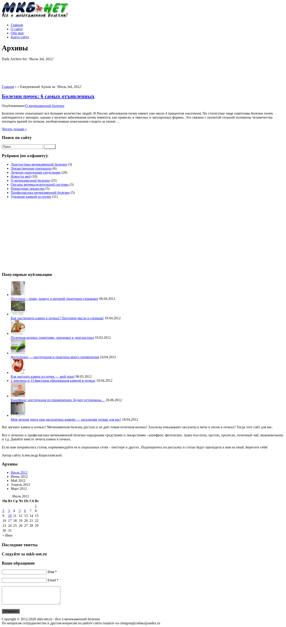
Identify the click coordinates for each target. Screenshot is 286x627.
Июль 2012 (19, 472)
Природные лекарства (27, 188)
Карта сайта (20, 37)
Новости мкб (21, 176)
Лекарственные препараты (31, 168)
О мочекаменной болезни (44, 106)
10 (10, 516)
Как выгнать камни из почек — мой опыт (43, 376)
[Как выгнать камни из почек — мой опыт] (18, 372)
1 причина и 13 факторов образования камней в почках (53, 380)
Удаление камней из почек (31, 196)
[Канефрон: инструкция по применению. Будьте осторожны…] (18, 396)
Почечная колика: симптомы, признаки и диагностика (52, 337)
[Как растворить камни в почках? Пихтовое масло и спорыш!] (18, 314)
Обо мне (17, 33)
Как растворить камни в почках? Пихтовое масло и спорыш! (57, 318)
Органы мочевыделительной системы (40, 184)
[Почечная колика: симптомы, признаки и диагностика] (18, 333)
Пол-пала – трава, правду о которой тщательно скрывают (54, 299)
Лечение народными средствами (36, 172)
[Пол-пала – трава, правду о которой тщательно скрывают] (18, 294)
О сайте (17, 29)
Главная (17, 25)
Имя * (52, 572)
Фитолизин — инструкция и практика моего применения (55, 357)
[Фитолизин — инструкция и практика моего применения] (18, 353)
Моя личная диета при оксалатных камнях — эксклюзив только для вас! (66, 419)
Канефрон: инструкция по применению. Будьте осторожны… (58, 400)
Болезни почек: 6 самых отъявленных (48, 96)
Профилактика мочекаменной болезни (40, 192)
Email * (53, 580)
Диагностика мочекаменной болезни (39, 164)
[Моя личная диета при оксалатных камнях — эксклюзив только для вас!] (18, 415)
